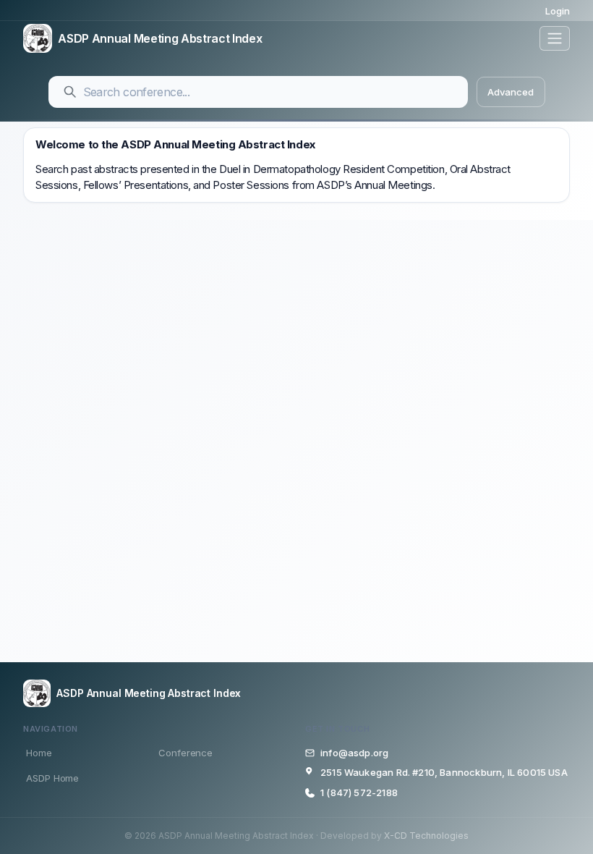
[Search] (70, 92)
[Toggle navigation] (554, 38)
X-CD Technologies (426, 835)
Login (557, 11)
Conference (185, 752)
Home (39, 752)
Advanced (510, 92)
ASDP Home (52, 778)
